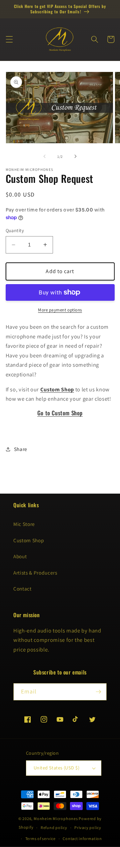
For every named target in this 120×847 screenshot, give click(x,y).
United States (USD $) (56, 767)
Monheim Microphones (56, 818)
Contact (22, 588)
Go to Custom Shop (60, 413)
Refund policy (54, 827)
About (20, 556)
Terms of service (40, 838)
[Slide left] (44, 156)
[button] (9, 39)
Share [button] (20, 449)
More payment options (60, 310)
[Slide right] (75, 156)
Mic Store (24, 524)
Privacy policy (87, 827)
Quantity (15, 230)
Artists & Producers (35, 572)
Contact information (82, 838)
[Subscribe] (98, 691)
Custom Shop (28, 540)
